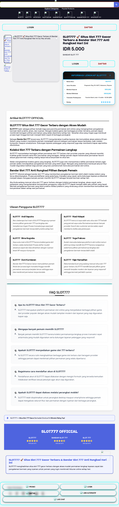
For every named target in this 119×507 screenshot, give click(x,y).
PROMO (32, 486)
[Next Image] (57, 59)
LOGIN (30, 27)
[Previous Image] (15, 59)
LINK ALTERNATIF (89, 493)
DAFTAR (88, 27)
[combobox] (57, 4)
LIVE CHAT (61, 500)
